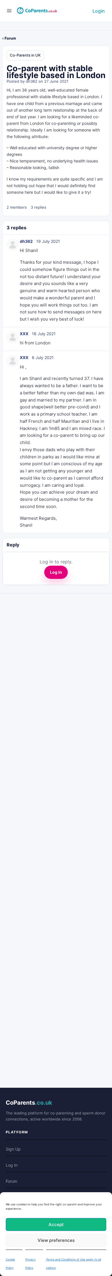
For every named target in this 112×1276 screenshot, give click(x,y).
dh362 (31, 81)
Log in (56, 572)
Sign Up (13, 1149)
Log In (12, 1165)
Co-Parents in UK (25, 55)
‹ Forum (9, 38)
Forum (11, 1181)
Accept (56, 1224)
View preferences (56, 1240)
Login (98, 11)
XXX (24, 333)
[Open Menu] (9, 10)
